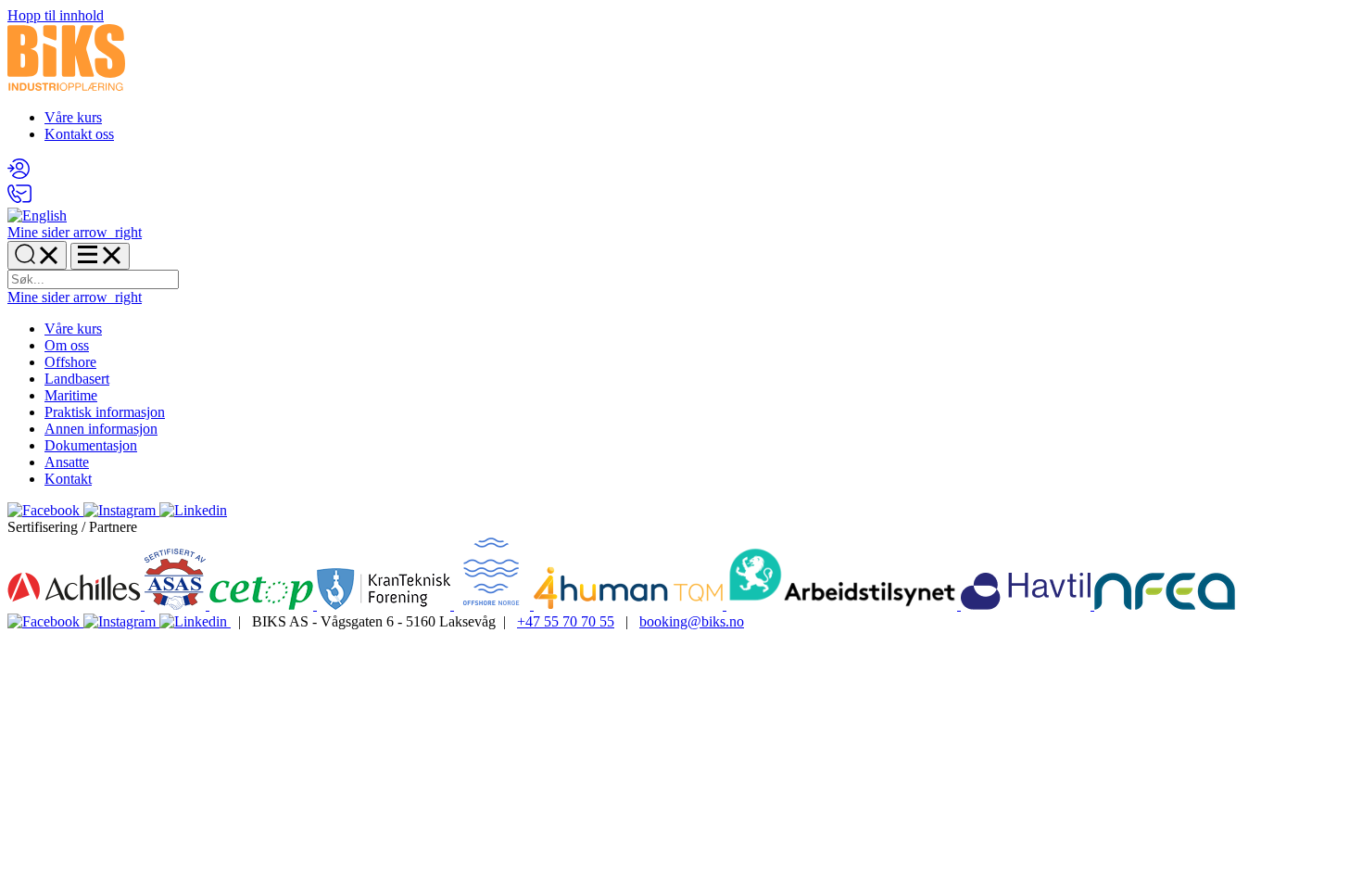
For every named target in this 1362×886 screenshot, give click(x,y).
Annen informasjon (101, 429)
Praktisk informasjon (104, 412)
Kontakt (68, 479)
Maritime (70, 395)
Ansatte (66, 462)
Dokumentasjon (90, 445)
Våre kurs (73, 117)
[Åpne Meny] (100, 256)
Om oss (66, 345)
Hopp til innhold (55, 15)
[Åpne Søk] (37, 255)
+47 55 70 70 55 (565, 621)
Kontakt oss (79, 134)
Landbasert (76, 378)
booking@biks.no (691, 621)
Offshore (70, 362)
